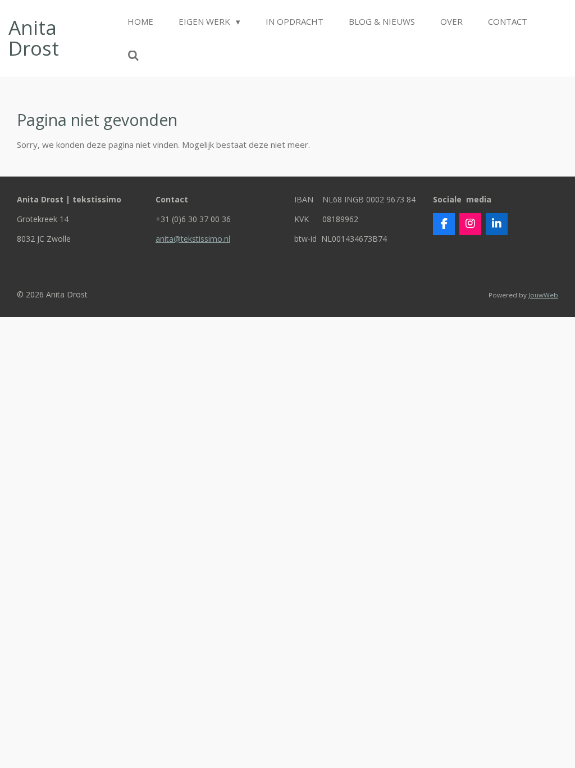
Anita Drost (33, 37)
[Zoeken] (133, 55)
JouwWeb (543, 295)
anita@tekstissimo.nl (193, 238)
